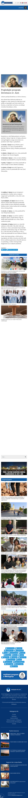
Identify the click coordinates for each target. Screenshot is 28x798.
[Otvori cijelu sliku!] (14, 80)
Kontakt (14, 723)
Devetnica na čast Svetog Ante (12, 124)
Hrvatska (22, 653)
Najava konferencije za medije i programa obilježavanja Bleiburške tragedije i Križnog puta (13, 288)
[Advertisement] (14, 26)
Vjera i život (14, 666)
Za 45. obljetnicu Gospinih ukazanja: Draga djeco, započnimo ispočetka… (18, 750)
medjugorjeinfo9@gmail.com (16, 795)
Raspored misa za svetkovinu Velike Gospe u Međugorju (12, 589)
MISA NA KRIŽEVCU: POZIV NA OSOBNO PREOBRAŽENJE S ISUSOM (11, 643)
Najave (4, 249)
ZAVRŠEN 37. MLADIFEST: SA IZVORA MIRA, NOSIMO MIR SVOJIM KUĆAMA (12, 625)
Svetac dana (23, 657)
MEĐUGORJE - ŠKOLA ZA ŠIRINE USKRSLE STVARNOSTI (17, 734)
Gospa (5, 653)
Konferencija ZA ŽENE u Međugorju (8, 304)
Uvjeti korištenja (14, 718)
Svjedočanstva (11, 659)
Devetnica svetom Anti (12, 249)
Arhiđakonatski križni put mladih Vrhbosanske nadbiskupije (11, 320)
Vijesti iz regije (9, 664)
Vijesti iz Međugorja (19, 662)
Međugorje (8, 655)
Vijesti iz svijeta (19, 664)
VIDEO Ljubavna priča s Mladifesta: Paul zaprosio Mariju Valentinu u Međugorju (13, 553)
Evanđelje (19, 648)
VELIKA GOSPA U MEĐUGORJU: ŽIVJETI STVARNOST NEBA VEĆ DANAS (11, 518)
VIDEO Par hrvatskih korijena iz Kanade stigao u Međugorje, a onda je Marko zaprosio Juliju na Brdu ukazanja (14, 608)
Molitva (15, 655)
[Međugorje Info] (7, 3)
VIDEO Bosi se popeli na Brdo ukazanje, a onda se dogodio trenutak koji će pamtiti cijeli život (12, 498)
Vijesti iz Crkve (8, 662)
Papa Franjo (6, 657)
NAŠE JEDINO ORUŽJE (15, 773)
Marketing (14, 716)
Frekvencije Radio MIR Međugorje (14, 722)
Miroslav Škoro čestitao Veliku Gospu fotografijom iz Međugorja (13, 536)
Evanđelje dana (9, 650)
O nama (14, 714)
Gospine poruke (13, 653)
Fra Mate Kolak (19, 650)
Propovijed (14, 657)
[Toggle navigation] (25, 7)
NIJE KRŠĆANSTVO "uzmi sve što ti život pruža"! (17, 782)
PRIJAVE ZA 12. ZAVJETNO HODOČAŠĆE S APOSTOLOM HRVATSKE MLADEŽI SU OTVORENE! (13, 272)
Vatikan (19, 659)
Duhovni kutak (10, 648)
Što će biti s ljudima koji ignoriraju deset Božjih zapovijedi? (18, 765)
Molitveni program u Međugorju (14, 720)
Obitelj (21, 655)
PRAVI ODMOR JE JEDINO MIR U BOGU (18, 742)
